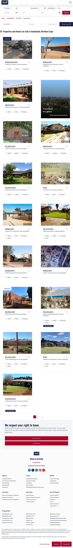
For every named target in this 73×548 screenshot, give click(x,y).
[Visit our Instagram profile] (40, 470)
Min (24, 12)
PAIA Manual (36, 443)
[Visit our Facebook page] (29, 470)
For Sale (18, 18)
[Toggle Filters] (60, 13)
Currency (7, 12)
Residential (10, 18)
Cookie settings (44, 544)
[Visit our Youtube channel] (43, 470)
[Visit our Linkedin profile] (36, 470)
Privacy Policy (36, 438)
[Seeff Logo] (4, 2)
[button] (55, 8)
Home (3, 18)
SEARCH (66, 12)
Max (42, 12)
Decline (56, 544)
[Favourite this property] (29, 62)
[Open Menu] (70, 2)
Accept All (66, 544)
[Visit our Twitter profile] (33, 470)
